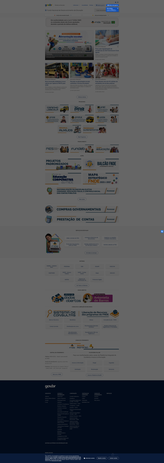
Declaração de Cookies (56, 460)
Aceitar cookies (113, 458)
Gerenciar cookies (90, 458)
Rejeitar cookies (102, 458)
